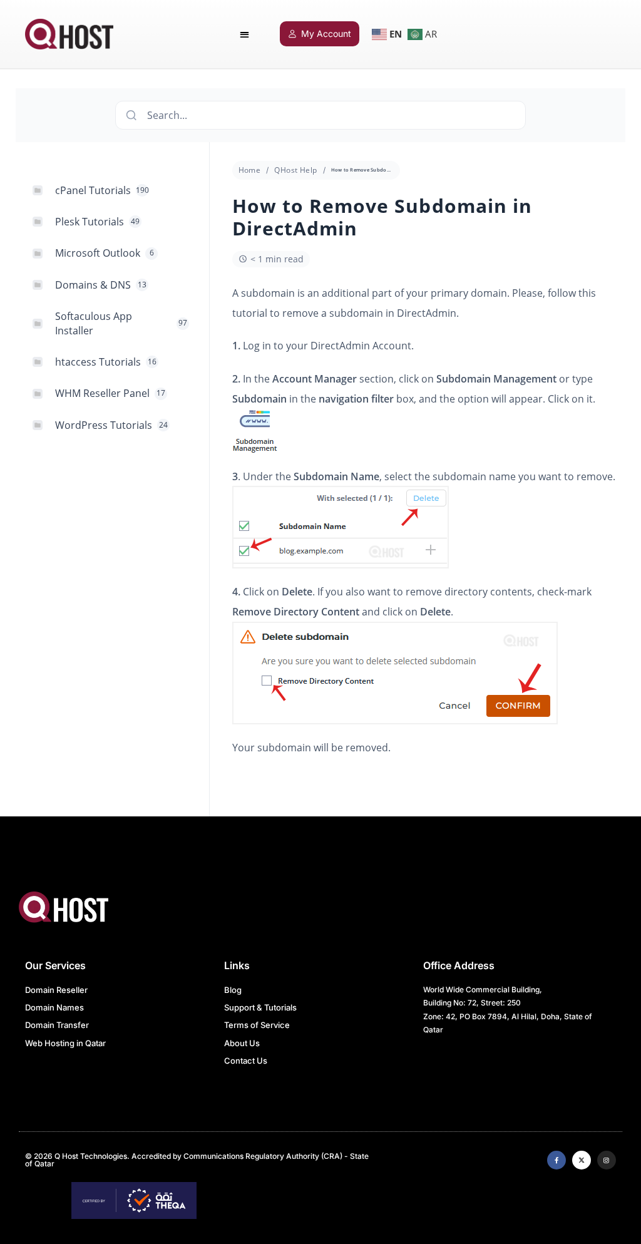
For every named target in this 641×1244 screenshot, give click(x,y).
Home (249, 170)
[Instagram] (606, 1160)
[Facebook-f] (556, 1160)
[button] (244, 34)
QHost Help (295, 170)
